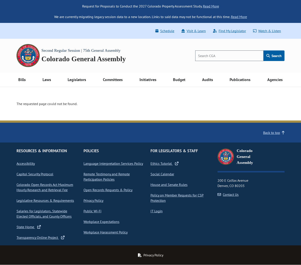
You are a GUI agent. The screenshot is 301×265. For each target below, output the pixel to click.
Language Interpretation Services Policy (113, 163)
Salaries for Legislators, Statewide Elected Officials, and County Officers (44, 214)
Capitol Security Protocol (35, 174)
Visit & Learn (196, 31)
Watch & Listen (269, 31)
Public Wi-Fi (92, 211)
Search (276, 56)
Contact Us (231, 194)
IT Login (156, 211)
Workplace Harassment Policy (106, 232)
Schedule (167, 31)
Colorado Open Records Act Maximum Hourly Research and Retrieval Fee (45, 187)
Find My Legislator (232, 31)
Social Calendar (162, 174)
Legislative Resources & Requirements (45, 200)
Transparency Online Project (38, 237)
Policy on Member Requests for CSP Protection (177, 198)
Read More (211, 6)
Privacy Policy (93, 200)
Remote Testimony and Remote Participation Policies (107, 177)
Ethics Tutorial (161, 163)
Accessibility (26, 163)
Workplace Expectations (101, 221)
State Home (26, 227)
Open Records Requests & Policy (108, 190)
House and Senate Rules (169, 184)
